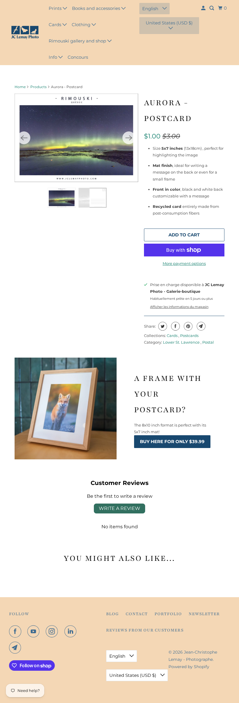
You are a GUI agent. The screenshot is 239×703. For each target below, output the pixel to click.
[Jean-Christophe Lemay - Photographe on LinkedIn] (71, 631)
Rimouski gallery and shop (78, 41)
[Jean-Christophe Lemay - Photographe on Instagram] (53, 631)
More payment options (184, 263)
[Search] (212, 8)
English (150, 8)
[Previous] (23, 137)
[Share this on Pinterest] (187, 326)
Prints (56, 8)
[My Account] (204, 8)
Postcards (189, 335)
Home (20, 87)
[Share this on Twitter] (162, 326)
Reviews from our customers (145, 630)
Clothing (82, 24)
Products (38, 87)
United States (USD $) (169, 23)
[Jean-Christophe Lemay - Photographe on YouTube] (34, 631)
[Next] (128, 137)
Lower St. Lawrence (182, 342)
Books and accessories (96, 8)
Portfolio (168, 614)
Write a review (119, 508)
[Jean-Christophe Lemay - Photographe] (25, 33)
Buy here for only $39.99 (172, 441)
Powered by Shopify (188, 666)
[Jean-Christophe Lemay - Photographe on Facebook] (16, 631)
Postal (208, 342)
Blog (112, 614)
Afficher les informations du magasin (179, 307)
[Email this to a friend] (200, 326)
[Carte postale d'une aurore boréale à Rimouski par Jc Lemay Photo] (76, 138)
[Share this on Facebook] (175, 326)
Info (53, 57)
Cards (55, 24)
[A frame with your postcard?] (66, 408)
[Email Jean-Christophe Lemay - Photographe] (16, 648)
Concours (78, 57)
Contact (137, 614)
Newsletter (204, 614)
